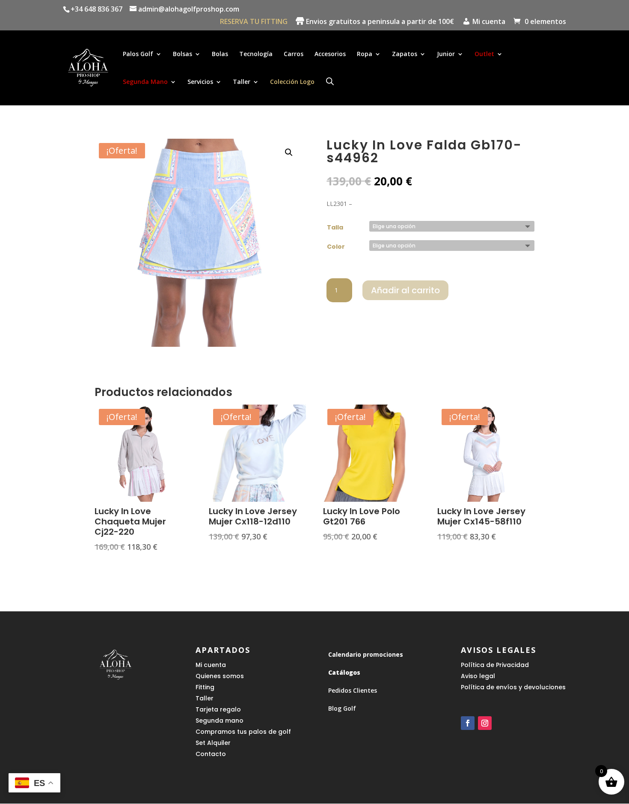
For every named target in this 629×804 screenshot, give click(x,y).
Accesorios (330, 54)
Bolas (220, 54)
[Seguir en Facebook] (468, 723)
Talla (335, 227)
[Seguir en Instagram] (485, 723)
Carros (293, 54)
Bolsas (182, 54)
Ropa (364, 54)
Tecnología (256, 54)
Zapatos (404, 54)
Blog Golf (342, 708)
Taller (241, 82)
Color (336, 246)
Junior (446, 54)
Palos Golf (138, 54)
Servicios (200, 82)
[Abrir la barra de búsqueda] (330, 81)
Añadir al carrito (405, 290)
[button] (289, 152)
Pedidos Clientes (352, 690)
